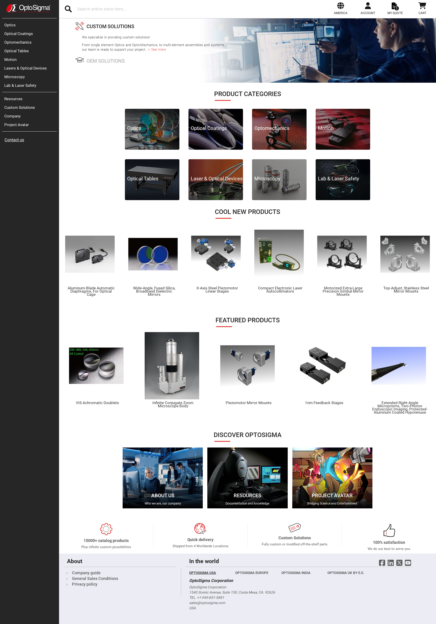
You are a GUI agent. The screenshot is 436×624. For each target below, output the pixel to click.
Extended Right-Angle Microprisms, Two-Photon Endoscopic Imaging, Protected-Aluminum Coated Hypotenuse (400, 407)
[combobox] (124, 8)
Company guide (86, 572)
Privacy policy (84, 584)
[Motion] (343, 148)
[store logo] (28, 8)
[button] (340, 8)
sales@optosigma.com (207, 603)
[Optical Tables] (152, 199)
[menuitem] (30, 25)
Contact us (14, 139)
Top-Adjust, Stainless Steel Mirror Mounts (406, 289)
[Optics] (152, 148)
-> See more (156, 49)
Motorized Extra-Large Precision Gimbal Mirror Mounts (343, 291)
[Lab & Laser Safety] (343, 199)
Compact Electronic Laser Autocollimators (280, 289)
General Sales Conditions (95, 578)
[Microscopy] (279, 199)
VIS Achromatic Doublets (97, 402)
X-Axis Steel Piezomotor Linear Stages (217, 289)
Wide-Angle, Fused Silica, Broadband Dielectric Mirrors (154, 291)
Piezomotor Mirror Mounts (249, 402)
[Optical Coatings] (215, 148)
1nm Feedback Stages (324, 402)
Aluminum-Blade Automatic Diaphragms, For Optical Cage (91, 291)
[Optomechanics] (279, 148)
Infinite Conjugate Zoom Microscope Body (172, 404)
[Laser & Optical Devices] (215, 199)
